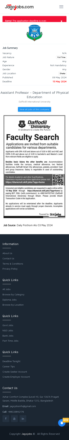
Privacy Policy (10, 268)
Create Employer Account (16, 376)
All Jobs (7, 289)
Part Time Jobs (10, 340)
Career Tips (9, 366)
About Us (7, 253)
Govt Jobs (8, 325)
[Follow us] (6, 418)
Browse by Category (13, 294)
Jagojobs (26, 433)
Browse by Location (13, 304)
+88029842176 (16, 411)
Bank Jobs (8, 335)
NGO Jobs (8, 330)
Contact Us (8, 258)
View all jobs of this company (34, 109)
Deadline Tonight (11, 361)
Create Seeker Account (15, 371)
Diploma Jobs (10, 299)
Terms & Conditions (13, 263)
